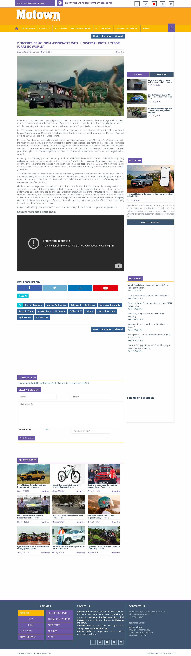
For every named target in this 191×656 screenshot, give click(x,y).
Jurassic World (26, 311)
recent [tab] (138, 74)
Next (95, 36)
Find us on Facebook (140, 398)
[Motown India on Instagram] (162, 3)
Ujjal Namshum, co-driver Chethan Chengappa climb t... (104, 547)
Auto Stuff (61, 28)
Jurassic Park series (56, 305)
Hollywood (75, 305)
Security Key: (25, 429)
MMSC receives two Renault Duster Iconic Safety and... (30, 516)
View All (119, 36)
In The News (135, 278)
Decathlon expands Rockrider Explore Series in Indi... (66, 486)
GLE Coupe (60, 311)
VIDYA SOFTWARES (168, 653)
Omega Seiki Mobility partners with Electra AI (148, 295)
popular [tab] (161, 74)
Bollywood (90, 305)
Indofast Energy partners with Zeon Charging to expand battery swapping (149, 346)
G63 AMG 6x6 (42, 317)
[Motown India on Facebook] (137, 3)
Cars (30, 619)
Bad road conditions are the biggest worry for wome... (101, 516)
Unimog (90, 311)
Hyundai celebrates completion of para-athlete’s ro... (68, 547)
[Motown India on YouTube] (154, 3)
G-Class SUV (76, 311)
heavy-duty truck (106, 311)
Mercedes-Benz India (110, 305)
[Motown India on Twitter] (145, 3)
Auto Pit (24, 613)
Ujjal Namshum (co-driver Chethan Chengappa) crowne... (33, 547)
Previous (106, 36)
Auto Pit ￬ (44, 28)
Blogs (146, 28)
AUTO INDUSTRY (103, 28)
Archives (52, 631)
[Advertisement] (124, 16)
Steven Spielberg (33, 305)
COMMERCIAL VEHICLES (127, 28)
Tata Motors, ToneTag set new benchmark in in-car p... (31, 486)
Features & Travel (81, 28)
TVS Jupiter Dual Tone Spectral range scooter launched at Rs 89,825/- (100, 3)
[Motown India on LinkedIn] (171, 3)
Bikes (31, 625)
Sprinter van (25, 317)
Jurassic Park (44, 311)
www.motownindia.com (96, 628)
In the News (28, 28)
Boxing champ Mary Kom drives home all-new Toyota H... (102, 486)
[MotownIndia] (40, 15)
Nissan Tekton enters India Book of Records (67, 516)
